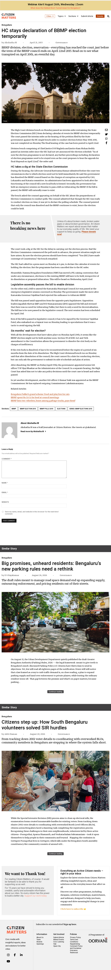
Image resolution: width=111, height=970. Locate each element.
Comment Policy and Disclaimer (76, 947)
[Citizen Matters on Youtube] (8, 961)
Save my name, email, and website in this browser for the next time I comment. (32, 513)
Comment (7, 459)
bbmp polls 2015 (46, 409)
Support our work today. (35, 895)
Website (5, 502)
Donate (100, 16)
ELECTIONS (61, 409)
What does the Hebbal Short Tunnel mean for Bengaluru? (55, 8)
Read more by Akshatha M (32, 431)
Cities (49, 16)
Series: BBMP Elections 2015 (80, 409)
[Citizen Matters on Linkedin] (21, 955)
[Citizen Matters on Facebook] (15, 955)
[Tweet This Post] (106, 134)
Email (5, 492)
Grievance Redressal (74, 951)
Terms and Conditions (74, 941)
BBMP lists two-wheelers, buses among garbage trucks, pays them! (43, 400)
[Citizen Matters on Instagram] (8, 955)
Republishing (75, 944)
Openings (40, 944)
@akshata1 (90, 427)
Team (39, 940)
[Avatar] (9, 430)
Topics (61, 16)
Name (5, 483)
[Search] (108, 16)
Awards (39, 942)
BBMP (14, 409)
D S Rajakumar (12, 575)
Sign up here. (70, 924)
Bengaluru (7, 25)
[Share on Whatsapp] (106, 138)
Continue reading (55, 692)
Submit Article (87, 16)
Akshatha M (11, 42)
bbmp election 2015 (28, 409)
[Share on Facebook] (106, 143)
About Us (40, 937)
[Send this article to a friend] (106, 130)
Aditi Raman (11, 734)
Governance (62, 42)
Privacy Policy (75, 937)
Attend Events (58, 940)
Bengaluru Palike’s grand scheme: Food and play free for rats (40, 394)
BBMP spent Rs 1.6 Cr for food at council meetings (35, 397)
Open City (57, 946)
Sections (72, 16)
